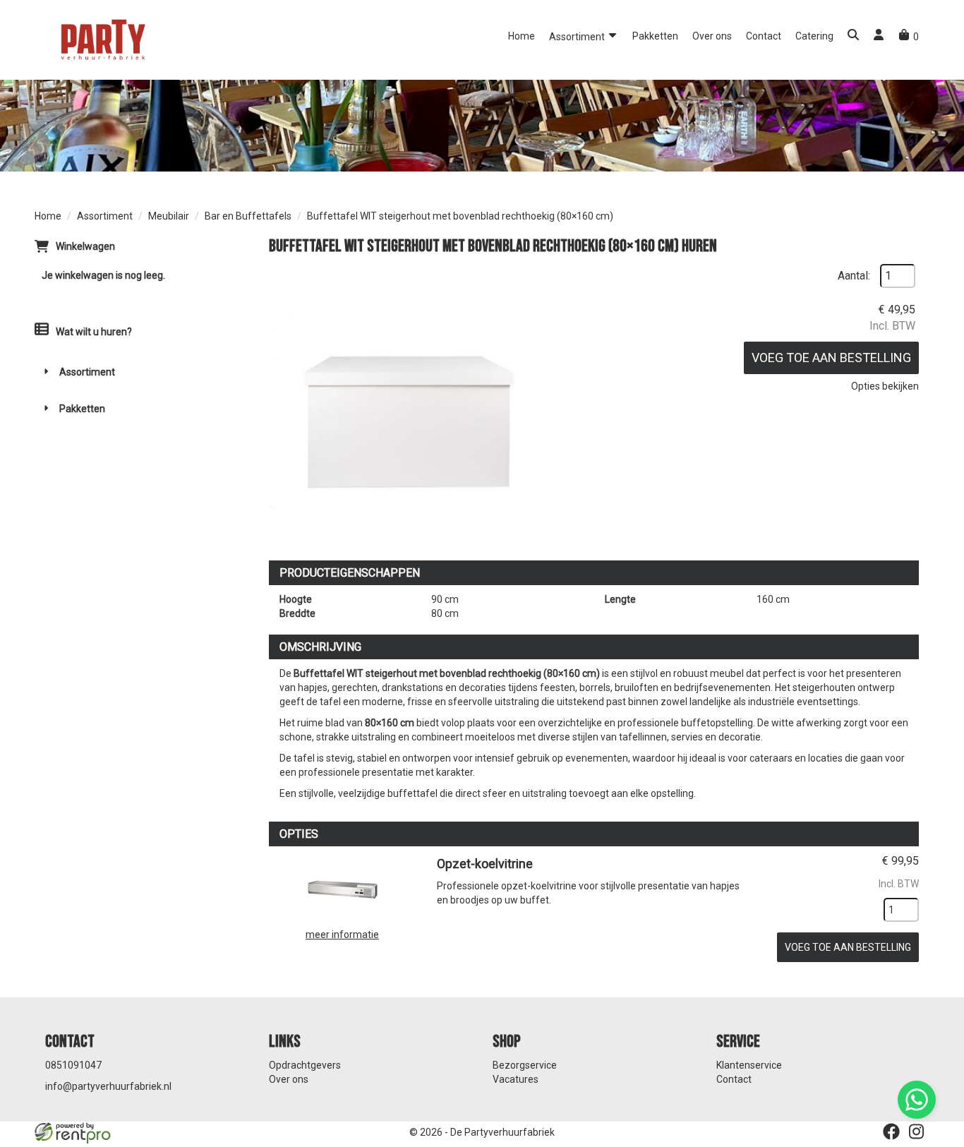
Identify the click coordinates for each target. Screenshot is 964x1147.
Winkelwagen (85, 246)
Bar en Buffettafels (248, 216)
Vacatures (515, 1079)
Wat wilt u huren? (94, 331)
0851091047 (73, 1065)
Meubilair (168, 216)
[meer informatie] (342, 888)
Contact (763, 36)
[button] (853, 36)
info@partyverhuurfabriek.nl (108, 1086)
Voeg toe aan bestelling (831, 357)
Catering (814, 36)
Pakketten (655, 36)
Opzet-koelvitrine (485, 863)
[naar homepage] (101, 38)
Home (521, 36)
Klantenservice (749, 1065)
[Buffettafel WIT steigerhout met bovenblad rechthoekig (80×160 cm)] (410, 405)
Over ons (712, 36)
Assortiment (578, 36)
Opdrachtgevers (305, 1065)
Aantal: (854, 275)
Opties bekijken (885, 386)
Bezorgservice (525, 1065)
